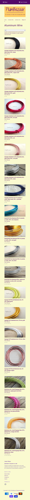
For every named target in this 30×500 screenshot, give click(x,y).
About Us (6, 475)
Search (5, 478)
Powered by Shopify (20, 490)
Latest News (7, 461)
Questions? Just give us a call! (10, 463)
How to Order (7, 473)
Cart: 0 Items (23, 2)
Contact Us (6, 477)
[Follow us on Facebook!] (6, 484)
